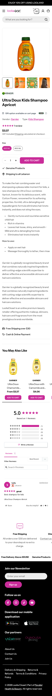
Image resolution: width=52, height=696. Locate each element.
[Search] (46, 19)
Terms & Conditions (26, 673)
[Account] (43, 11)
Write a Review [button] (27, 445)
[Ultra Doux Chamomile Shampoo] (13, 366)
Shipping (19, 134)
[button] (41, 505)
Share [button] (9, 505)
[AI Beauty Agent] (36, 11)
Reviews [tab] (8, 453)
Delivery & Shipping (15, 670)
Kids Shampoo (36, 119)
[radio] (7, 148)
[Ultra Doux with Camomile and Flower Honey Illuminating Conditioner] (36, 366)
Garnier (15, 119)
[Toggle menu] (3, 11)
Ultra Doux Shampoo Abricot (15, 499)
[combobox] (26, 19)
